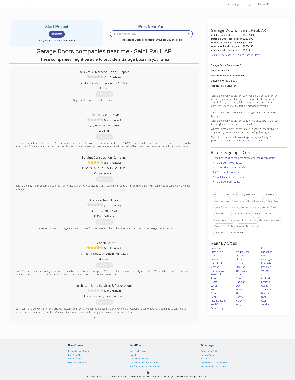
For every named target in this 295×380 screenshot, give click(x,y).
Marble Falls (217, 251)
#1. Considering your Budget (228, 162)
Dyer (263, 296)
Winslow (265, 304)
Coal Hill (265, 278)
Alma (238, 293)
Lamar (214, 285)
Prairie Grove (217, 270)
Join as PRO (263, 4)
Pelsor (239, 289)
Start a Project (233, 4)
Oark (238, 285)
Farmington (267, 259)
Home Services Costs (78, 351)
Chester (240, 296)
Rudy (238, 304)
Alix (263, 274)
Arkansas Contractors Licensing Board (245, 140)
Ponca (214, 255)
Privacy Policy (207, 355)
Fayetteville (267, 255)
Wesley (265, 270)
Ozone (264, 285)
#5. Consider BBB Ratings (226, 181)
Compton (216, 248)
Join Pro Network (138, 351)
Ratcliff (214, 304)
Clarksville (241, 278)
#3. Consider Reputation (226, 172)
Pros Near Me (74, 355)
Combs (214, 259)
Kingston (240, 266)
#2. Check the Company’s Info (229, 167)
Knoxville (265, 281)
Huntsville (266, 263)
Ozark (264, 300)
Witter (239, 274)
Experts (133, 355)
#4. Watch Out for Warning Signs (230, 177)
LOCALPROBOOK (43, 4)
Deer (238, 248)
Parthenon (266, 251)
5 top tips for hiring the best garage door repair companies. (244, 157)
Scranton (266, 289)
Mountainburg (218, 300)
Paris (213, 289)
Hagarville (216, 281)
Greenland (216, 263)
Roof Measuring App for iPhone (144, 363)
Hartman (240, 281)
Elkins (239, 259)
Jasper (264, 248)
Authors (205, 359)
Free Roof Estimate (77, 363)
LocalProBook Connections (214, 363)
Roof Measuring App (139, 359)
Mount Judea (242, 251)
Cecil (213, 296)
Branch (265, 293)
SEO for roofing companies (213, 366)
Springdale (241, 270)
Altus (213, 278)
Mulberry (240, 300)
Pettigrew (266, 266)
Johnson (215, 266)
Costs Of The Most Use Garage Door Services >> (237, 54)
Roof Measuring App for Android (145, 366)
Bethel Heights (219, 308)
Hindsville (241, 263)
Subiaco (215, 293)
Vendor (240, 255)
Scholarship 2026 (209, 351)
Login (249, 4)
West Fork (216, 274)
